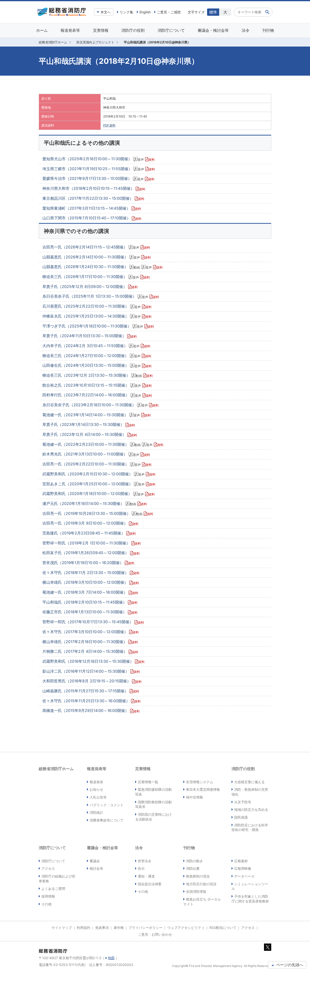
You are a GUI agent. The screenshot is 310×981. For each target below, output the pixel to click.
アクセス (48, 868)
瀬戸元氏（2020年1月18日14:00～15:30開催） (94, 503)
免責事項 (102, 927)
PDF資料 (109, 125)
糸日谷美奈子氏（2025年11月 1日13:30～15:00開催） (100, 296)
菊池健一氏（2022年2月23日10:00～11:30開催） (102, 444)
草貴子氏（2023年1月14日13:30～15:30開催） (88, 424)
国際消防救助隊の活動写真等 (153, 804)
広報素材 (241, 861)
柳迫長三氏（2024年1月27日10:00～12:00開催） (96, 355)
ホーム (42, 30)
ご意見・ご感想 (169, 12)
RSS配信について (222, 927)
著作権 (119, 927)
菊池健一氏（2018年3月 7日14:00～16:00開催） (90, 592)
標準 (213, 12)
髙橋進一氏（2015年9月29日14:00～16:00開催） (91, 710)
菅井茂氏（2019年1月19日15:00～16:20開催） (88, 562)
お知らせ (96, 789)
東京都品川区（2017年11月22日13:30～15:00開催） (93, 198)
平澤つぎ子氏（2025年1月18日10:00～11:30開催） (98, 326)
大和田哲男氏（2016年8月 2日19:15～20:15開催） (92, 680)
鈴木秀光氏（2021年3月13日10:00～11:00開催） (96, 454)
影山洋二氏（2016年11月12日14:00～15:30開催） (91, 671)
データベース (244, 876)
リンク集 (126, 12)
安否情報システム (199, 782)
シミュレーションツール (250, 886)
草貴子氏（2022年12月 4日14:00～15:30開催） (89, 434)
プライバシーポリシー (146, 927)
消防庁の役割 (133, 30)
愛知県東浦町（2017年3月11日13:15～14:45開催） (91, 208)
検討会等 (96, 868)
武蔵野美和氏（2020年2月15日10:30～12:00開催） (98, 473)
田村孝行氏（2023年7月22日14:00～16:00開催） (97, 394)
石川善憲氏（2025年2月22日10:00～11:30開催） (97, 306)
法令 (245, 30)
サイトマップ (62, 927)
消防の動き (194, 861)
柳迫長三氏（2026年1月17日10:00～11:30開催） (96, 276)
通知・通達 (146, 876)
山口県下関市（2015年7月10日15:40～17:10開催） (91, 217)
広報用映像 (242, 868)
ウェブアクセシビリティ (186, 927)
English (145, 12)
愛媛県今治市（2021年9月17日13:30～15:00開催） (98, 178)
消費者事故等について (107, 820)
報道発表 (96, 782)
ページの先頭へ (289, 964)
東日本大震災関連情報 (203, 789)
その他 (46, 904)
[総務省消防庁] (62, 15)
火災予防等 (242, 802)
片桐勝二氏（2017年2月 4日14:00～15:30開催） (90, 651)
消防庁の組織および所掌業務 (57, 878)
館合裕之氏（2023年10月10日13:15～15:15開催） (97, 385)
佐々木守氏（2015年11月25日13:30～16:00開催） (91, 700)
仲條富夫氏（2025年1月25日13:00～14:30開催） (97, 316)
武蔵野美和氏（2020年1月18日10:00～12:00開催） (98, 493)
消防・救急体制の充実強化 (250, 791)
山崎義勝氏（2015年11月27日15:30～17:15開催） (90, 690)
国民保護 (241, 817)
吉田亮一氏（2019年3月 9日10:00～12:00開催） (90, 523)
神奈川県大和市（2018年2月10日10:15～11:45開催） (93, 188)
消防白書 (193, 868)
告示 (141, 868)
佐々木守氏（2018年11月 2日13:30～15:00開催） (91, 572)
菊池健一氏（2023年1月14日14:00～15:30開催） (96, 414)
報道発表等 (70, 30)
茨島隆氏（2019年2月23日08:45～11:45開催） (89, 533)
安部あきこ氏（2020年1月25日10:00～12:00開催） (98, 483)
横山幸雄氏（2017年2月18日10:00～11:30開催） (90, 641)
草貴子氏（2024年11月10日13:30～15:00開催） (89, 335)
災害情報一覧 (148, 782)
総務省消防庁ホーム (53, 42)
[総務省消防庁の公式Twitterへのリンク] (267, 948)
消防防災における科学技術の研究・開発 (250, 827)
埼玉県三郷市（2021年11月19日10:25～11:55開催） (98, 168)
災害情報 (100, 30)
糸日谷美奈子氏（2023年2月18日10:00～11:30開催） (100, 404)
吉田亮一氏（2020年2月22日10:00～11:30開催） (97, 464)
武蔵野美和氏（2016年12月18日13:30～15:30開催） (93, 661)
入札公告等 (98, 797)
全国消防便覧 (196, 891)
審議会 (95, 861)
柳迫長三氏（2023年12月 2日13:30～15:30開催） (97, 375)
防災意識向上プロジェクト (95, 42)
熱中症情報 (194, 797)
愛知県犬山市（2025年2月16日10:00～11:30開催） (98, 158)
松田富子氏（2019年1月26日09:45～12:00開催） (91, 552)
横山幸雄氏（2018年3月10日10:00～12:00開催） (90, 582)
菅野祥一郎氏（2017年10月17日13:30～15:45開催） (93, 621)
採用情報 (48, 896)
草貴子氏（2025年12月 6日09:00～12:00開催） (90, 286)
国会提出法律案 (150, 884)
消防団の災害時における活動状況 (153, 816)
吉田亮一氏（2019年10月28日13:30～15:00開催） (97, 513)
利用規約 (83, 927)
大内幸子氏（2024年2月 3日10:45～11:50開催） (96, 345)
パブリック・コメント (107, 805)
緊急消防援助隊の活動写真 (153, 791)
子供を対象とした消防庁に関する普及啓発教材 (250, 898)
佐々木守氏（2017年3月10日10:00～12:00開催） (90, 631)
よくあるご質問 (53, 888)
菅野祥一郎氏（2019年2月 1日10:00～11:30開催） (91, 543)
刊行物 (268, 30)
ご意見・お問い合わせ (155, 934)
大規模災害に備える (249, 782)
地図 (111, 958)
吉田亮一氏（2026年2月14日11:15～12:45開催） (96, 247)
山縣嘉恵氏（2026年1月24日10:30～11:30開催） (102, 266)
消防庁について (171, 30)
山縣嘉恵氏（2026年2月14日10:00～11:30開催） (96, 257)
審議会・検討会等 (213, 30)
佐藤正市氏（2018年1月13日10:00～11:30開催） (90, 611)
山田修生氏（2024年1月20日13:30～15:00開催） (97, 365)
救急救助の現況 (198, 876)
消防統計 (96, 812)
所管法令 (144, 861)
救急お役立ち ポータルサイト (202, 901)
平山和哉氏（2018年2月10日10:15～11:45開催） (90, 602)
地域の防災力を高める (251, 809)
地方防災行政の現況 (201, 884)
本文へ (106, 12)
